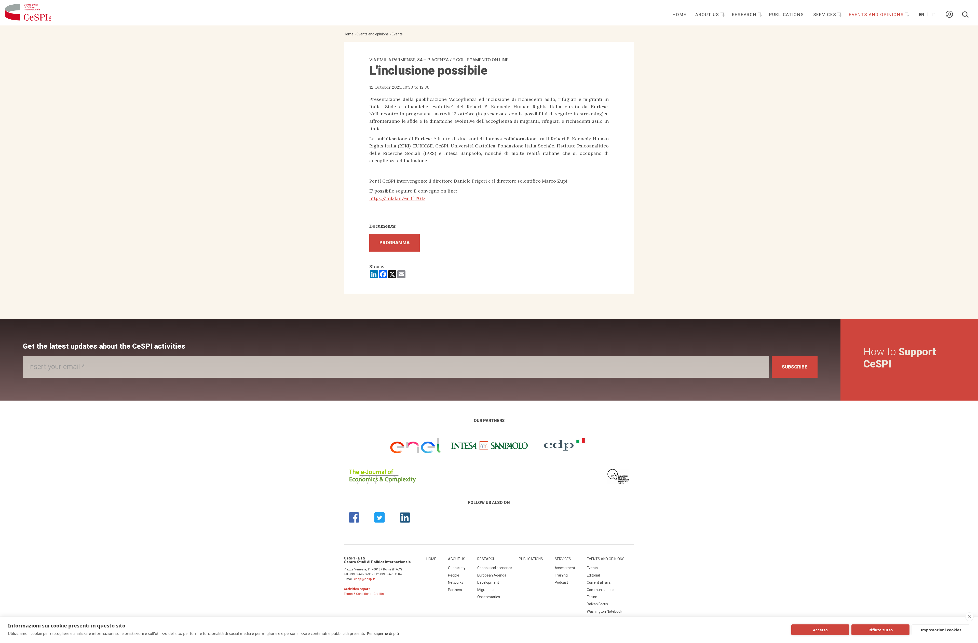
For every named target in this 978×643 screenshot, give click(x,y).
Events (397, 34)
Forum (592, 597)
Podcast (561, 582)
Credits (379, 594)
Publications (786, 14)
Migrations (485, 590)
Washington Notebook (604, 611)
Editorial (593, 575)
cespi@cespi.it (364, 579)
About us (708, 14)
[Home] (28, 12)
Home (679, 14)
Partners (455, 590)
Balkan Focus (597, 604)
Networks (455, 582)
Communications (600, 590)
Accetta (820, 629)
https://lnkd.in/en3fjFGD (397, 198)
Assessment (565, 568)
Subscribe (794, 367)
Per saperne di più (383, 633)
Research (745, 14)
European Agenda (491, 575)
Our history (457, 568)
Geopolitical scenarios (494, 568)
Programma (394, 242)
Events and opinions (877, 14)
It (933, 14)
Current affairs (599, 582)
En (921, 14)
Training (561, 575)
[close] (969, 616)
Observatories (488, 597)
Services (825, 14)
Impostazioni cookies (941, 629)
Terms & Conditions (357, 594)
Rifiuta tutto (880, 629)
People (453, 575)
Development (488, 582)
